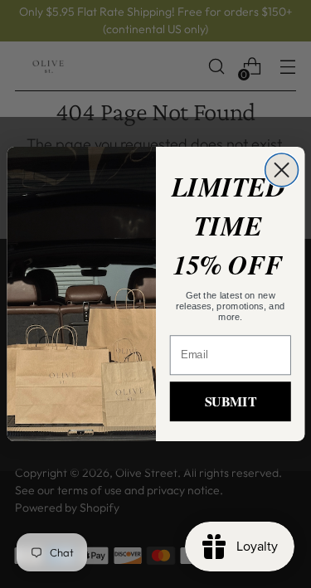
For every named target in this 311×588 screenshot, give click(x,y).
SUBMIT (229, 401)
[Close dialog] (281, 170)
